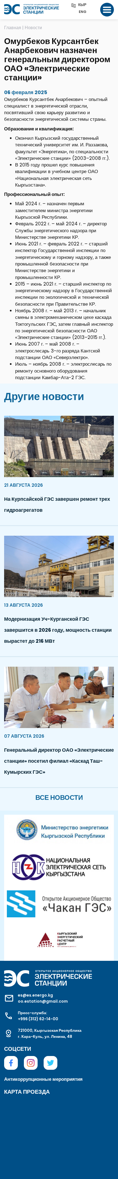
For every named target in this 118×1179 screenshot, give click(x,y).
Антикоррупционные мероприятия (43, 1079)
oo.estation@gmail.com (43, 1001)
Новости (33, 27)
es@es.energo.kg (35, 995)
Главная (12, 27)
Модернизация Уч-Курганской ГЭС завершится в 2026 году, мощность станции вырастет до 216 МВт (58, 630)
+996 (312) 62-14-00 (38, 1019)
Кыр (82, 5)
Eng (82, 12)
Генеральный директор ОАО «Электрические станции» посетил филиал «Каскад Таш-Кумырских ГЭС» (59, 760)
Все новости (59, 797)
